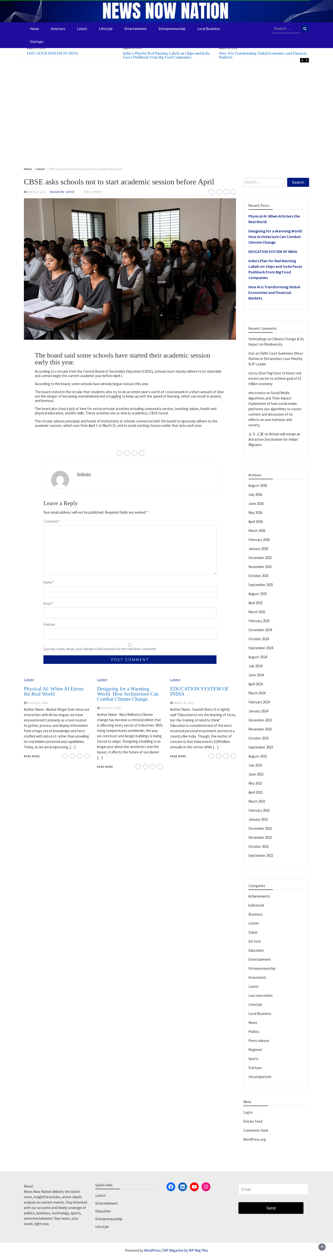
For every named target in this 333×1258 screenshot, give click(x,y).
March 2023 (256, 801)
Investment (257, 977)
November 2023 (260, 729)
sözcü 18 (255, 373)
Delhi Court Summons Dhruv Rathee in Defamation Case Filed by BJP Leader (275, 358)
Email (48, 603)
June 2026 (256, 503)
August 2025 (257, 593)
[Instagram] (206, 1186)
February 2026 (259, 539)
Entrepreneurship (172, 28)
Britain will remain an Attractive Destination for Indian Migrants (274, 439)
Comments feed (255, 1130)
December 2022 (260, 828)
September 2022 (260, 855)
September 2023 (260, 747)
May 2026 (255, 512)
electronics (256, 392)
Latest (82, 28)
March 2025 (256, 611)
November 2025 (260, 566)
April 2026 (255, 521)
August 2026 (257, 485)
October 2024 (258, 639)
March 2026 (256, 530)
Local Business (208, 28)
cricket (253, 923)
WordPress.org (254, 1139)
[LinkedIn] (182, 1186)
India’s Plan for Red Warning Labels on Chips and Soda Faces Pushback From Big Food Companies (166, 55)
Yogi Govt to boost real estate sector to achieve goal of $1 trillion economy (274, 378)
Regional (255, 1049)
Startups (36, 41)
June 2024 (256, 675)
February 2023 (259, 810)
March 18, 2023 (36, 192)
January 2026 (258, 548)
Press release (258, 1040)
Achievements (259, 896)
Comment (51, 521)
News (252, 1022)
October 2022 (258, 846)
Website (49, 624)
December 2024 (260, 630)
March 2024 (256, 693)
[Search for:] (287, 28)
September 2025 (260, 584)
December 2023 (260, 720)
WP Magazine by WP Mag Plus (185, 1250)
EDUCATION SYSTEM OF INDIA (52, 53)
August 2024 (257, 657)
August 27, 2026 (110, 708)
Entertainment (135, 28)
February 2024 (259, 702)
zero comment (93, 192)
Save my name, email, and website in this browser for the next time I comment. (100, 649)
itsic (251, 353)
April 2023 (255, 792)
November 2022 (260, 837)
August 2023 (257, 756)
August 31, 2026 (37, 703)
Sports (253, 1058)
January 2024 (258, 711)
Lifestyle (106, 28)
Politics (254, 1031)
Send (271, 1208)
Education (57, 192)
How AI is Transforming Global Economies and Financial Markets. (263, 55)
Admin (84, 474)
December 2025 (260, 557)
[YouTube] (194, 1186)
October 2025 (258, 575)
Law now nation (260, 995)
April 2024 (255, 684)
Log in (248, 1112)
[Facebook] (170, 1186)
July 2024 (255, 666)
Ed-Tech (254, 941)
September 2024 (260, 648)
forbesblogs (257, 339)
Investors (58, 28)
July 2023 (255, 765)
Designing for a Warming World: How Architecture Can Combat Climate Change (128, 694)
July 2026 (255, 494)
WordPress (152, 1250)
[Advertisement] (166, 114)
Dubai (252, 932)
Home (34, 28)
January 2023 (258, 819)
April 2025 (255, 602)
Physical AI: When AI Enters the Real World (54, 691)
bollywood (256, 905)
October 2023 (258, 738)
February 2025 (259, 621)
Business (255, 914)
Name (48, 582)
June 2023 (256, 774)
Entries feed (252, 1121)
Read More (32, 756)
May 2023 (255, 783)
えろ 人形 (256, 434)
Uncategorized (259, 1076)
